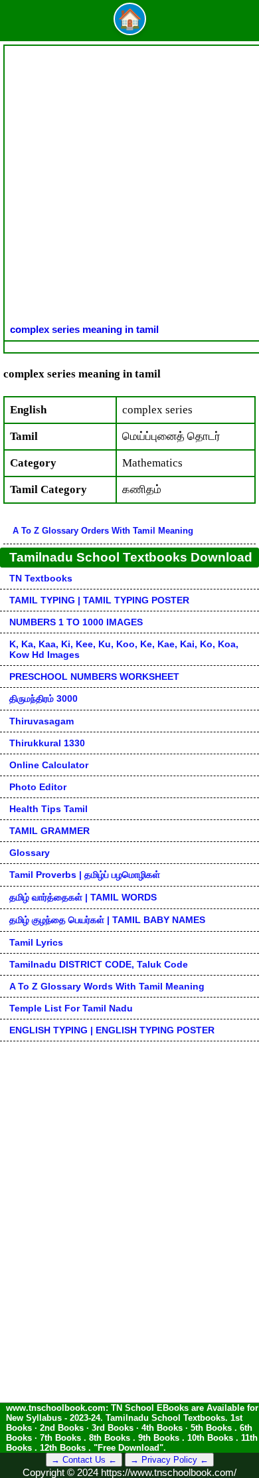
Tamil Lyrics (36, 942)
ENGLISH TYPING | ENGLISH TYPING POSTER (112, 1030)
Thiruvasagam (41, 721)
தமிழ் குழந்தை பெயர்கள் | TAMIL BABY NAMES (107, 919)
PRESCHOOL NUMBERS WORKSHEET (94, 676)
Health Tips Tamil (48, 808)
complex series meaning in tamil (84, 329)
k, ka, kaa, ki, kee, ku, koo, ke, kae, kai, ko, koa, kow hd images (123, 649)
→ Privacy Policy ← (169, 1460)
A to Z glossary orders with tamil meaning (103, 531)
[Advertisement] (129, 187)
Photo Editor (37, 787)
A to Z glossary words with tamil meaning (107, 986)
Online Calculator (48, 765)
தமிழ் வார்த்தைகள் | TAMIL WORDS (83, 897)
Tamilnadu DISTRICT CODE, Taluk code (98, 964)
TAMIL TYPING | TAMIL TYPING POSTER (99, 600)
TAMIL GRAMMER (49, 830)
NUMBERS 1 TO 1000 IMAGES (76, 622)
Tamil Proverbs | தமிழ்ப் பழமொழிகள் (84, 874)
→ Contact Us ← (84, 1460)
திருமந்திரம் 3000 (43, 698)
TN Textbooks (40, 578)
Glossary (29, 852)
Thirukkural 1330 (47, 743)
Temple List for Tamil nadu (71, 1008)
